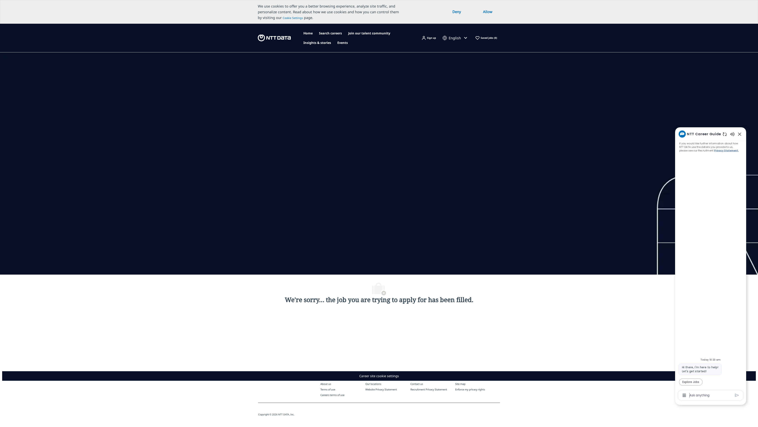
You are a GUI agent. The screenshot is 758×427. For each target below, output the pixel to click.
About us (325, 384)
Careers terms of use (332, 395)
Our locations (373, 384)
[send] (737, 395)
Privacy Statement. (726, 150)
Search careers (330, 33)
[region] (710, 264)
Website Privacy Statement (381, 389)
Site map (460, 384)
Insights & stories (317, 43)
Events (342, 43)
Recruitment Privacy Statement (428, 389)
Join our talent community (369, 33)
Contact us (416, 384)
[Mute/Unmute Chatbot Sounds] (732, 134)
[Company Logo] (274, 38)
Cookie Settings (293, 18)
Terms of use (327, 389)
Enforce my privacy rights (470, 389)
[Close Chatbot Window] (739, 134)
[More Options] (684, 395)
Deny (456, 11)
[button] (428, 38)
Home (308, 33)
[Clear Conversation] (725, 134)
